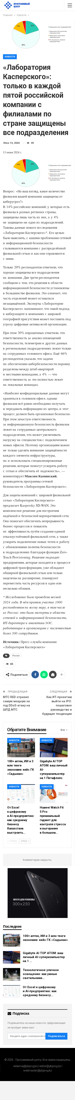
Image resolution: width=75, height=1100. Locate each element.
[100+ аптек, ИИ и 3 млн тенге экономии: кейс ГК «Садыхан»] (21, 747)
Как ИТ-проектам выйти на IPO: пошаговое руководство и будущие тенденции (57, 705)
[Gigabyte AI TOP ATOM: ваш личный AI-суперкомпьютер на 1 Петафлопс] (54, 747)
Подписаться (56, 1036)
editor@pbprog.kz (50, 1066)
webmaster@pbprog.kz (37, 1070)
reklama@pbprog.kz (25, 1066)
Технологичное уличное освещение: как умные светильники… (41, 974)
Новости (10, 57)
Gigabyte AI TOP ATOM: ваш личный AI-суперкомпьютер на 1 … (44, 957)
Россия (16, 656)
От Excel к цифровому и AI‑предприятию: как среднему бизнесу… (39, 991)
